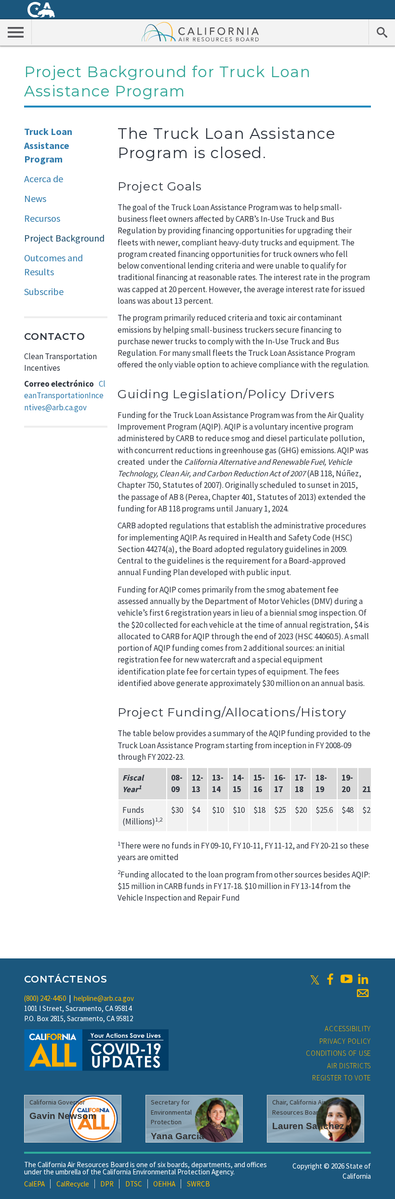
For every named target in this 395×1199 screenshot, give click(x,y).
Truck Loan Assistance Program (48, 145)
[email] (362, 993)
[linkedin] (362, 979)
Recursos (42, 218)
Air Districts (349, 1065)
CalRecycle (72, 1183)
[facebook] (330, 979)
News (35, 198)
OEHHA (164, 1183)
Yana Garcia (177, 1136)
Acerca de (43, 179)
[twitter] (315, 979)
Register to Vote (341, 1077)
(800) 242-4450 (45, 998)
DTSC (133, 1183)
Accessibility (348, 1028)
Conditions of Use (338, 1053)
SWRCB (198, 1183)
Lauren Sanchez (308, 1126)
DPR (107, 1183)
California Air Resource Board (200, 31)
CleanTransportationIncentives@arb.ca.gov (64, 395)
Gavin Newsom (62, 1116)
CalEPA (34, 1183)
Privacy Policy (345, 1041)
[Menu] (16, 31)
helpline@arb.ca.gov (104, 998)
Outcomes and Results (53, 265)
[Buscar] (382, 31)
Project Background (64, 238)
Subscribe (44, 291)
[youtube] (346, 979)
